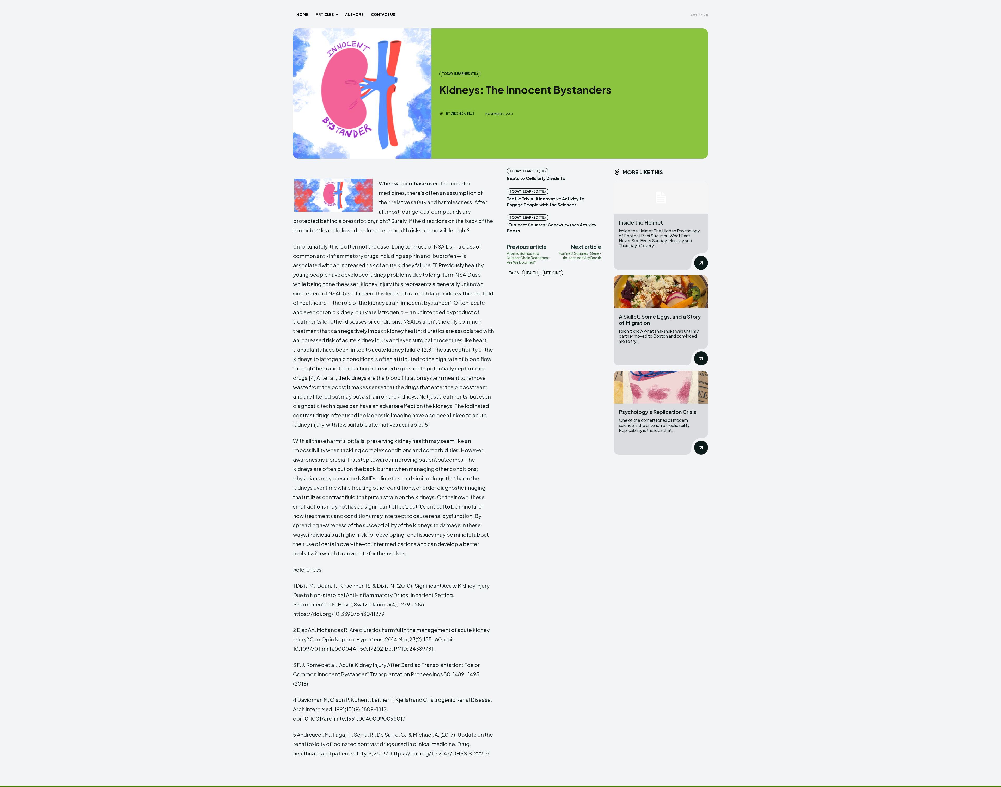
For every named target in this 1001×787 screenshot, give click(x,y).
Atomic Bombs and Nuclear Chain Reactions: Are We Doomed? (528, 257)
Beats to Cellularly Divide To (536, 178)
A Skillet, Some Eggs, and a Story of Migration (660, 319)
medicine (552, 272)
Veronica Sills (462, 113)
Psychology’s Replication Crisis (657, 411)
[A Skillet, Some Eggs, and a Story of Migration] (661, 291)
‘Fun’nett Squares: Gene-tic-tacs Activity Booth (579, 255)
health (531, 272)
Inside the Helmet (641, 222)
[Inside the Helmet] (661, 197)
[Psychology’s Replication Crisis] (661, 387)
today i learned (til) (460, 74)
